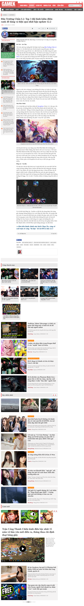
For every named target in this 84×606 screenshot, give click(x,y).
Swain (48, 244)
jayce (44, 244)
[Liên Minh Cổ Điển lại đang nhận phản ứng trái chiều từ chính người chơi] (11, 309)
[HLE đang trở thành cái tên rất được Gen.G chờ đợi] (8, 84)
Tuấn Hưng (30, 334)
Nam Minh (30, 369)
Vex (41, 244)
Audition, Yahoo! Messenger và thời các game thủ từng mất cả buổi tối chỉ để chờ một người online (42, 325)
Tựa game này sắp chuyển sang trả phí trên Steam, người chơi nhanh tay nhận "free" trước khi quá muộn (41, 587)
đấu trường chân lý (27, 242)
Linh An (29, 461)
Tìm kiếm (80, 5)
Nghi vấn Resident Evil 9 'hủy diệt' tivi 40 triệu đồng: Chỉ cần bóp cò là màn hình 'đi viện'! (8, 107)
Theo (37, 233)
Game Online (37, 334)
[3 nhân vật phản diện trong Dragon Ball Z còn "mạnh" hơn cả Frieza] (13, 348)
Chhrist (29, 429)
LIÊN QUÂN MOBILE (26, 9)
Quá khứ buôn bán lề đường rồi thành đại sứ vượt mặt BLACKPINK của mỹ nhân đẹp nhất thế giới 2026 (41, 421)
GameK (5, 15)
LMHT (17, 9)
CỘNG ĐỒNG (60, 5)
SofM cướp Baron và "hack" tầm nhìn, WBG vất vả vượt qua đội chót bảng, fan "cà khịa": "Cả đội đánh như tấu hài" (8, 72)
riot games (53, 242)
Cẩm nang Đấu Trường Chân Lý (41, 242)
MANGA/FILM (47, 5)
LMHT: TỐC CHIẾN (38, 9)
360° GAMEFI (78, 9)
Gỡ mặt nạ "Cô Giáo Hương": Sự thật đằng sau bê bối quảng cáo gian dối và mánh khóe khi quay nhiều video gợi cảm (41, 437)
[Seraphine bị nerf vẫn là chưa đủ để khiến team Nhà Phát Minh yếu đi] (37, 131)
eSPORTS (31, 5)
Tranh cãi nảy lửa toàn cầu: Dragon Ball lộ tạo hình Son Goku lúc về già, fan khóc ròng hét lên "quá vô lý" (8, 131)
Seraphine (41, 106)
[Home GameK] (2, 9)
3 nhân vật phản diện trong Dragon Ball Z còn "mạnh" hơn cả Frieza (42, 344)
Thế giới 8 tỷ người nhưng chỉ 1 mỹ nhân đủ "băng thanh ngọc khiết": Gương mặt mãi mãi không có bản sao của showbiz (42, 493)
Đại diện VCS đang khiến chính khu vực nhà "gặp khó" (10, 299)
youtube (79, 2)
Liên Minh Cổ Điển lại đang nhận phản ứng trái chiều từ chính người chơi (11, 317)
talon (31, 244)
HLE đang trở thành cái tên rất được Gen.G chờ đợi (7, 92)
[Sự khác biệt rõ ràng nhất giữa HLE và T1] (29, 291)
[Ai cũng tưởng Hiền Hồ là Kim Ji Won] (13, 459)
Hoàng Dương (31, 448)
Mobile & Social (38, 448)
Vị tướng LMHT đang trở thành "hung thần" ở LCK (48, 299)
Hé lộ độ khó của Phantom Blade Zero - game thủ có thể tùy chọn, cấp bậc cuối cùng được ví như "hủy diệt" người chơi (42, 379)
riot (18, 244)
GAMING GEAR (49, 9)
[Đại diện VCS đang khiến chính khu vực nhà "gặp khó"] (10, 291)
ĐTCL (52, 244)
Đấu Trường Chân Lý (17, 33)
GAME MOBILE (24, 5)
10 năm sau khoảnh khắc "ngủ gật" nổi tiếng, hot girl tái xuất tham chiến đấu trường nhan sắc (41, 472)
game (21, 244)
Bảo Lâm (30, 351)
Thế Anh (30, 579)
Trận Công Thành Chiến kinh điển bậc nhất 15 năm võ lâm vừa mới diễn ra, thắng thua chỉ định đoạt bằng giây (28, 532)
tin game (26, 244)
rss (82, 2)
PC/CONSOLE (68, 9)
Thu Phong (30, 502)
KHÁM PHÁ (39, 5)
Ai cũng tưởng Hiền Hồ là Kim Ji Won (41, 455)
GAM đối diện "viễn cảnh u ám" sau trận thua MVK (28, 281)
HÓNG (54, 5)
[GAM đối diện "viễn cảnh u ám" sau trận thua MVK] (29, 274)
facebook (76, 2)
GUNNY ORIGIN (10, 9)
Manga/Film (35, 351)
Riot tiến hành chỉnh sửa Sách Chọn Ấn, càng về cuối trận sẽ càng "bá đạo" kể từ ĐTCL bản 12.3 (8, 55)
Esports (12, 15)
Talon (18, 56)
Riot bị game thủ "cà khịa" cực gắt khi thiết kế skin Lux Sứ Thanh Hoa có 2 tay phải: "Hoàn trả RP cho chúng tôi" (8, 63)
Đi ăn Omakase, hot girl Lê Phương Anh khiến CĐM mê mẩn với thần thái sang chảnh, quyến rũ (42, 569)
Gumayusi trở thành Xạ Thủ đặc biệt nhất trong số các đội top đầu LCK (48, 282)
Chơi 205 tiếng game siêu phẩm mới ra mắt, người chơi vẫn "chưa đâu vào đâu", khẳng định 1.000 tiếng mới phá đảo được (8, 99)
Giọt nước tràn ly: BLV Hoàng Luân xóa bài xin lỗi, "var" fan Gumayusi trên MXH (8, 114)
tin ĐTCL (19, 247)
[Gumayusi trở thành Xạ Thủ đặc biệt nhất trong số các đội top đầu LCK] (49, 274)
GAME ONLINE (59, 9)
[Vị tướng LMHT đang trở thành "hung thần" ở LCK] (49, 291)
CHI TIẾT (50, 35)
